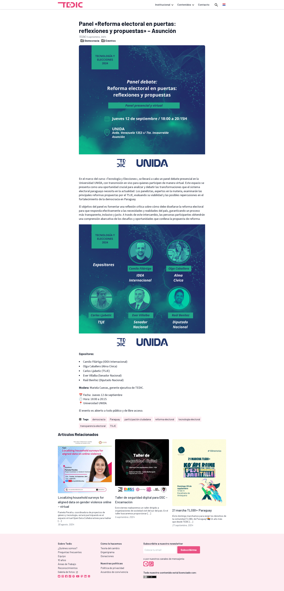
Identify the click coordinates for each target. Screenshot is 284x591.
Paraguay (115, 419)
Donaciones (107, 556)
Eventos (110, 40)
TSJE (113, 425)
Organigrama (107, 552)
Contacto (203, 4)
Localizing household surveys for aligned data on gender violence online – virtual (84, 501)
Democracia (92, 40)
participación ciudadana (137, 419)
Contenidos (184, 4)
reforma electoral (165, 419)
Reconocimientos (68, 567)
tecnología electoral (189, 419)
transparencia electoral (93, 425)
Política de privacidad (112, 567)
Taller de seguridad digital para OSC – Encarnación (141, 499)
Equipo (62, 556)
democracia (99, 419)
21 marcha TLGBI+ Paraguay (192, 510)
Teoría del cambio (110, 548)
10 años (62, 560)
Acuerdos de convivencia (114, 571)
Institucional (162, 4)
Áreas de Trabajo (67, 563)
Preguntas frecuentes (70, 552)
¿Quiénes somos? (67, 548)
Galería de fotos (66, 571)
